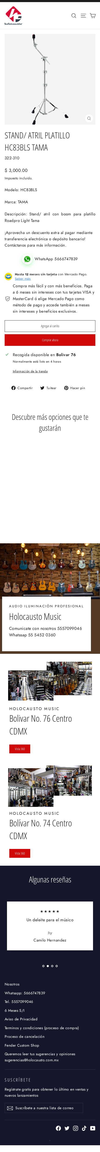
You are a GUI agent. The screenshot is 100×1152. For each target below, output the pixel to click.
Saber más (23, 278)
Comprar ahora (50, 340)
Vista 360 (20, 749)
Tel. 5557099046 (19, 1001)
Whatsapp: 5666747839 (25, 993)
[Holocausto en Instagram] (75, 1128)
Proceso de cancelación (24, 1036)
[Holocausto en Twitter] (67, 1128)
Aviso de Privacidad (21, 1019)
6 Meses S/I (15, 1010)
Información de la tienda (30, 371)
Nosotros (12, 984)
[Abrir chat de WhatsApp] (28, 259)
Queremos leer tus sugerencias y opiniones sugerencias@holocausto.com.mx (40, 1056)
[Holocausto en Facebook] (58, 1128)
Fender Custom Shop (22, 1045)
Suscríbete (18, 1080)
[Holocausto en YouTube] (92, 1128)
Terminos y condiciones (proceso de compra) (42, 1028)
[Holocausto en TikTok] (84, 1128)
